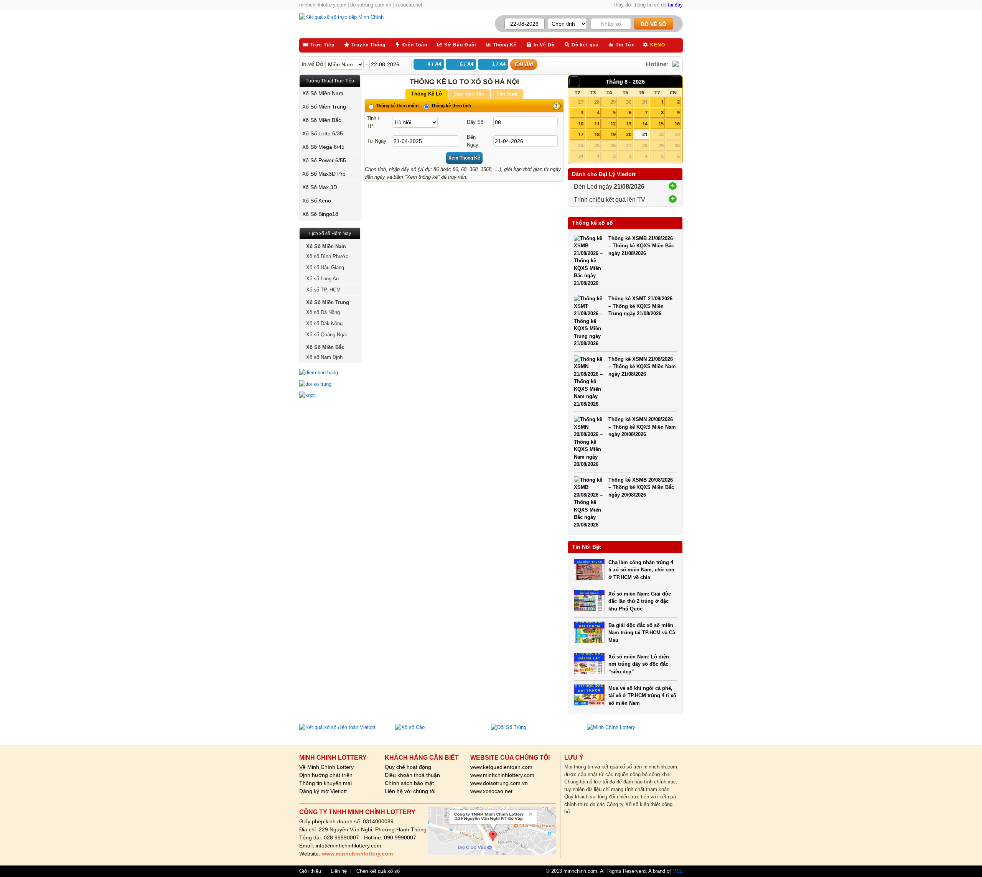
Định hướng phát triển (326, 775)
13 (628, 123)
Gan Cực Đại (469, 94)
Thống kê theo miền (397, 106)
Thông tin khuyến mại (325, 783)
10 (580, 123)
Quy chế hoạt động (408, 767)
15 (661, 123)
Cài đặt (523, 64)
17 (580, 134)
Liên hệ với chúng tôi (410, 791)
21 (645, 134)
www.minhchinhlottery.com (502, 775)
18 (597, 134)
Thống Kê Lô (426, 94)
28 (597, 101)
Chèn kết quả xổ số (378, 871)
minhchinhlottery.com (322, 5)
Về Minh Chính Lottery (326, 767)
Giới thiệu (310, 871)
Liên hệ (339, 871)
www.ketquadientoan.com (501, 767)
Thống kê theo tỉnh (450, 106)
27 (580, 101)
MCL (677, 871)
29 (613, 101)
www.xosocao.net (491, 791)
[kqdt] (330, 395)
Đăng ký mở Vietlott (323, 791)
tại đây (675, 5)
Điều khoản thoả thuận (412, 775)
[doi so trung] (330, 384)
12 (613, 123)
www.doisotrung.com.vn (499, 783)
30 (628, 101)
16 (677, 123)
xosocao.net (408, 5)
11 (597, 123)
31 (645, 101)
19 (613, 134)
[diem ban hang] (330, 373)
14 (645, 123)
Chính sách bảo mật (409, 783)
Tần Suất (506, 94)
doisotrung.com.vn (370, 5)
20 (628, 134)
